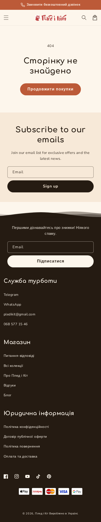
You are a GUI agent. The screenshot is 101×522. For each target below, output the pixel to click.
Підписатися (50, 261)
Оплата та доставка (20, 456)
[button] (6, 17)
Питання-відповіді (19, 355)
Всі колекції (13, 365)
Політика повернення (22, 446)
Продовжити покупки (50, 89)
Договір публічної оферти (25, 436)
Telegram (11, 294)
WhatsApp (12, 304)
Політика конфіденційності (26, 426)
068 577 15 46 (16, 324)
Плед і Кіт (41, 513)
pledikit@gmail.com (19, 314)
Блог (8, 395)
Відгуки (10, 385)
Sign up (50, 186)
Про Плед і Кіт (16, 375)
